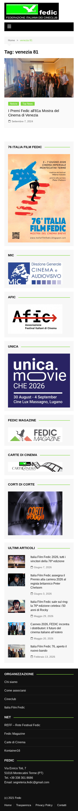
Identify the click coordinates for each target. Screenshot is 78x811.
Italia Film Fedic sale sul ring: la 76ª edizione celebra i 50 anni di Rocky (49, 606)
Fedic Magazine (14, 733)
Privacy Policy (44, 805)
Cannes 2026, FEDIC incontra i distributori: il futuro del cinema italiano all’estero (49, 628)
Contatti (61, 805)
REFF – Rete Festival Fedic (22, 725)
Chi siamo (10, 681)
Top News (27, 103)
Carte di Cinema (14, 742)
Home (8, 805)
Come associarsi (15, 690)
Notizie (13, 103)
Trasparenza (23, 805)
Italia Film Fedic (14, 707)
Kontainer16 (12, 750)
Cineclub (10, 699)
